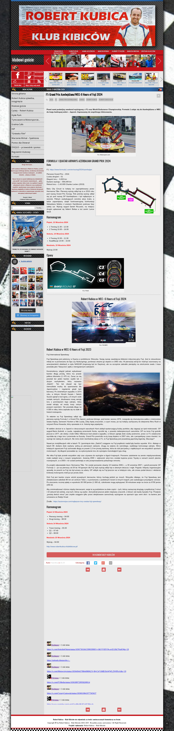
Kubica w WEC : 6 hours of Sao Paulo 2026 (56, 84)
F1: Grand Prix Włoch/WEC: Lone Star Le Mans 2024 (119, 570)
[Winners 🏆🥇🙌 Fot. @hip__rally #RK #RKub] (23, 303)
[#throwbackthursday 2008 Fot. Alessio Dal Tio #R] (23, 286)
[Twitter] (96, 564)
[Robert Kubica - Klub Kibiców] (87, 25)
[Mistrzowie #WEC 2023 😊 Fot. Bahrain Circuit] (31, 270)
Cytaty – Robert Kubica (22, 110)
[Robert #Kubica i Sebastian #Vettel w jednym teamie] (15, 278)
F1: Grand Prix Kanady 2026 (103, 84)
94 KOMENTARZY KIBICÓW (103, 554)
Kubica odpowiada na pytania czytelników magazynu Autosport (72, 84)
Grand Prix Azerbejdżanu (68, 99)
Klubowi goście (23, 60)
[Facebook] (88, 564)
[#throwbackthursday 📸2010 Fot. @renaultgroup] (39, 278)
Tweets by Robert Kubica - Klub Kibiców (22, 325)
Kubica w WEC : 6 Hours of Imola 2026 (151, 84)
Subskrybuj (17, 85)
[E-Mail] (110, 564)
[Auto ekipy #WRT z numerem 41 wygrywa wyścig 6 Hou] (31, 303)
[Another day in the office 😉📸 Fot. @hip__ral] (31, 286)
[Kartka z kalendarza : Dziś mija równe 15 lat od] (39, 286)
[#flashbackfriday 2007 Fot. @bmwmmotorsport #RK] (39, 270)
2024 (51, 99)
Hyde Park (16, 115)
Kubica (82, 99)
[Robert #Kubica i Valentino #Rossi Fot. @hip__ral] (15, 295)
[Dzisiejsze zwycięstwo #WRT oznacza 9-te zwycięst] (23, 278)
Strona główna (19, 93)
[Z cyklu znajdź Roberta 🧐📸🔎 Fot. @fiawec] (23, 295)
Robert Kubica (92, 99)
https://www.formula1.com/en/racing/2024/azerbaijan (71, 170)
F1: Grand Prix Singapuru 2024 (88, 570)
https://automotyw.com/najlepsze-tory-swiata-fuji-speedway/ (77, 501)
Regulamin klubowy (21, 152)
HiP (13, 129)
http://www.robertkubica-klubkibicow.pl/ (62, 546)
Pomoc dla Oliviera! (21, 142)
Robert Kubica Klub (106, 99)
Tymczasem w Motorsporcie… (26, 119)
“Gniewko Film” (19, 133)
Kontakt (15, 156)
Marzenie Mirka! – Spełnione (25, 138)
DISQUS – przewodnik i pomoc (26, 147)
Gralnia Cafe (17, 124)
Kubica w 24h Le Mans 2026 (87, 84)
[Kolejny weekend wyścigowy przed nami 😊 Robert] (15, 286)
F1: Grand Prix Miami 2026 (135, 83)
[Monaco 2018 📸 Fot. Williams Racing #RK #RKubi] (39, 295)
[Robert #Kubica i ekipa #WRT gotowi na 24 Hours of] (31, 295)
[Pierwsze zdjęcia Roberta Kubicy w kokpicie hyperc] (15, 270)
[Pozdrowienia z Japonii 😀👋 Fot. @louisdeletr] (31, 278)
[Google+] (103, 564)
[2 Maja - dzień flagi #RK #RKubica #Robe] (15, 303)
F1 (56, 99)
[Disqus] (103, 606)
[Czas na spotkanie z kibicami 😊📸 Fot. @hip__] (39, 303)
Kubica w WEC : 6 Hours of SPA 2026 (119, 84)
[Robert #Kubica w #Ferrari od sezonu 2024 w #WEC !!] (23, 270)
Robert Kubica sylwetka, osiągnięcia (23, 100)
